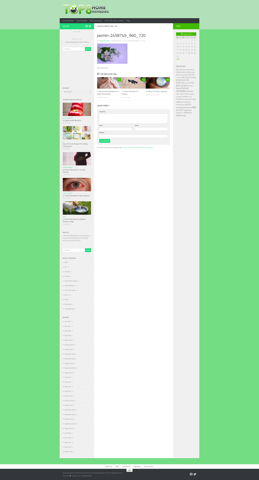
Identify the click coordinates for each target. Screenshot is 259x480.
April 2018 (68, 447)
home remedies (182, 90)
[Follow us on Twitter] (90, 26)
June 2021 (68, 321)
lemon (186, 94)
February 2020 (69, 345)
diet (182, 77)
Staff (117, 466)
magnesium (192, 94)
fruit (192, 82)
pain (179, 102)
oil (184, 99)
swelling (179, 107)
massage (179, 96)
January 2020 (69, 349)
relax (183, 105)
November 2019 (70, 359)
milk (190, 96)
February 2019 (69, 400)
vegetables (188, 110)
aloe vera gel (186, 70)
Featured (67, 276)
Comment (102, 112)
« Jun (177, 59)
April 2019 (68, 391)
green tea (190, 86)
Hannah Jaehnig (104, 41)
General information (71, 281)
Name (101, 125)
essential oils (182, 80)
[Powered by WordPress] (70, 475)
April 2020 (68, 335)
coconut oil (189, 74)
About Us (109, 466)
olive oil (188, 99)
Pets (64, 217)
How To (67, 295)
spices (188, 104)
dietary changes (190, 77)
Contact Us (126, 466)
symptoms (187, 107)
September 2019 (70, 368)
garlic (178, 85)
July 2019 (67, 377)
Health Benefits (81, 21)
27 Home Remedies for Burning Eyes (76, 196)
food (189, 83)
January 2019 (69, 405)
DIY (64, 141)
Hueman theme (87, 476)
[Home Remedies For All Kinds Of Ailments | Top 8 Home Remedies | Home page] (86, 9)
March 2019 (68, 396)
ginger (184, 85)
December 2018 (70, 410)
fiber (186, 83)
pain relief (184, 102)
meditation (185, 96)
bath (177, 75)
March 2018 (68, 452)
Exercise (67, 272)
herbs (179, 88)
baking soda (191, 72)
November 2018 (70, 414)
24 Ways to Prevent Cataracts (156, 91)
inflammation (180, 94)
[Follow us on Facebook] (86, 26)
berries (181, 75)
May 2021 (68, 326)
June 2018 (68, 438)
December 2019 (70, 354)
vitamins (187, 112)
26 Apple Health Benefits (72, 120)
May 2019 (68, 387)
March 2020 (68, 340)
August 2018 (69, 428)
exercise (180, 82)
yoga (184, 115)
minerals (179, 99)
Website (101, 132)
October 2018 (69, 419)
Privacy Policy (148, 466)
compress (178, 77)
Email (136, 125)
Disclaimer (137, 466)
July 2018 (67, 433)
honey (190, 91)
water (179, 115)
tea (194, 107)
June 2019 (68, 382)
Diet (66, 262)
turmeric (180, 110)
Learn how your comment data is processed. (138, 147)
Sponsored (68, 304)
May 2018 (68, 442)
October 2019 (69, 363)
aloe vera (179, 69)
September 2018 (70, 424)
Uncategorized (69, 309)
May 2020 (68, 331)
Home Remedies (68, 21)
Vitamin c (179, 113)
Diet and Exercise (96, 21)
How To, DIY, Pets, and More (113, 21)
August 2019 (69, 373)
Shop (128, 21)
